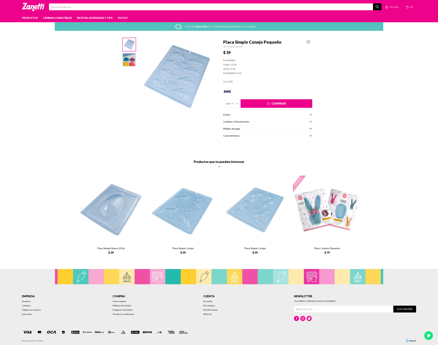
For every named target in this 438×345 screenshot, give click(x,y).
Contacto (26, 305)
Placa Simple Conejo (183, 248)
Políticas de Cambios (122, 305)
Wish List (207, 314)
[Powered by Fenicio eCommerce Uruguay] (411, 340)
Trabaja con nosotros (31, 310)
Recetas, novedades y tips (95, 17)
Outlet (123, 17)
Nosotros (26, 301)
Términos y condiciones (123, 314)
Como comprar (119, 301)
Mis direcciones (210, 310)
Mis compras (209, 305)
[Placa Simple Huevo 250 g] (111, 209)
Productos (30, 17)
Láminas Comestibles (57, 17)
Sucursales (27, 314)
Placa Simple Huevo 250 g (111, 248)
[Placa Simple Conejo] (183, 209)
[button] (356, 208)
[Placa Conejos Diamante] (327, 209)
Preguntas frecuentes (123, 310)
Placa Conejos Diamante (327, 248)
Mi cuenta (207, 301)
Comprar (279, 103)
